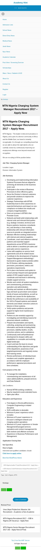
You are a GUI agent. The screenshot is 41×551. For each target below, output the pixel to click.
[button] (20, 8)
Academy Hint (21, 2)
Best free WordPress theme (12, 458)
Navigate (22, 8)
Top (12, 540)
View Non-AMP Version (22, 540)
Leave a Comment (20, 499)
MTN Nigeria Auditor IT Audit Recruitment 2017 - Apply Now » (21, 465)
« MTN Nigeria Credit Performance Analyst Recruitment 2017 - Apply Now (19, 470)
